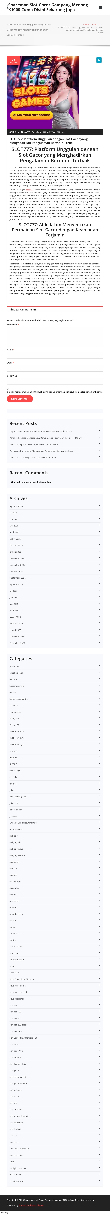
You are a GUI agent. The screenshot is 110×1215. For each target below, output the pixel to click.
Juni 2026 (14, 519)
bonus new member (19, 699)
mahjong (14, 835)
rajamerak (14, 901)
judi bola (13, 816)
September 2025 (18, 577)
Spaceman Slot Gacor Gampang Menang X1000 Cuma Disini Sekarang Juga (48, 7)
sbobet (13, 927)
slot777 (96, 24)
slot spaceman (16, 1122)
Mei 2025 (14, 604)
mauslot (13, 868)
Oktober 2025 (16, 571)
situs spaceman (17, 998)
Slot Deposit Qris (18, 1064)
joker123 (14, 803)
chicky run (14, 718)
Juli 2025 (14, 590)
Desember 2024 (17, 636)
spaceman (14, 1142)
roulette (13, 907)
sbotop (13, 940)
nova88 (13, 894)
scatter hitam (16, 946)
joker (12, 790)
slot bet (13, 1005)
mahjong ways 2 (17, 855)
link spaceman (16, 829)
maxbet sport (16, 881)
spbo (12, 1161)
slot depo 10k (16, 1050)
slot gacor (14, 1070)
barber (13, 692)
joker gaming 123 (18, 796)
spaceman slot (16, 1155)
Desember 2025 (17, 558)
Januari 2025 (15, 630)
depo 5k (13, 757)
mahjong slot (16, 842)
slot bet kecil (16, 1031)
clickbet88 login (17, 744)
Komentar (13, 324)
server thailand (17, 959)
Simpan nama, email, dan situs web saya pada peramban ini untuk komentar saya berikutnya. (55, 391)
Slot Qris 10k (16, 1109)
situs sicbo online (18, 985)
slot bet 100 (15, 1011)
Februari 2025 (16, 623)
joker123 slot (16, 809)
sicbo (12, 966)
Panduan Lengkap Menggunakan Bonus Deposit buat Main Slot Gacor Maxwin (46, 437)
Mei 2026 (14, 525)
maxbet (13, 875)
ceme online (15, 712)
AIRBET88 (14, 666)
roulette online (16, 914)
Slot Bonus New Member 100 (23, 1037)
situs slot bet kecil (18, 992)
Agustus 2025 (16, 584)
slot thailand (15, 1129)
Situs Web (12, 375)
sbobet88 (14, 933)
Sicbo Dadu (15, 972)
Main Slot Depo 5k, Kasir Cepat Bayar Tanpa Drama (34, 444)
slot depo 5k (15, 1057)
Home (86, 24)
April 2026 (14, 532)
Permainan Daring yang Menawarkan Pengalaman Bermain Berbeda (41, 451)
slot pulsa (14, 1096)
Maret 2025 (15, 617)
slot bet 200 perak (18, 1024)
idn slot (13, 783)
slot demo (14, 1044)
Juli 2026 (14, 512)
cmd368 (13, 751)
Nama (10, 349)
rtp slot (13, 920)
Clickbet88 (14, 725)
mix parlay (14, 887)
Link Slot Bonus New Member (23, 822)
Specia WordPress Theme (31, 1205)
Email (10, 362)
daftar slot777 (40, 132)
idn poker (14, 777)
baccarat (14, 679)
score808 (14, 953)
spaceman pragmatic (19, 1148)
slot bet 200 (15, 1018)
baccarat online (17, 685)
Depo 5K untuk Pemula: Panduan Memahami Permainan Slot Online (41, 431)
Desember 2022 (17, 643)
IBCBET (13, 764)
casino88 (14, 705)
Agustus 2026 (16, 506)
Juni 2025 (14, 597)
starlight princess (18, 1168)
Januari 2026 (15, 551)
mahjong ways (16, 848)
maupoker (14, 862)
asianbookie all (16, 672)
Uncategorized (17, 1181)
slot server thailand (19, 1116)
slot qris (13, 1103)
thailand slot (15, 1174)
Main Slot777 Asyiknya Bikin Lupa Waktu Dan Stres (33, 457)
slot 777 (50, 132)
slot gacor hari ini (18, 1077)
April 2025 (14, 610)
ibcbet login (15, 770)
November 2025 (17, 564)
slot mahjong (16, 1089)
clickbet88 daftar (17, 738)
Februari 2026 (16, 545)
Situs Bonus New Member (22, 979)
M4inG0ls (15, 132)
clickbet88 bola (17, 731)
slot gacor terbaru (18, 1083)
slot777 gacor (59, 132)
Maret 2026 (15, 538)
